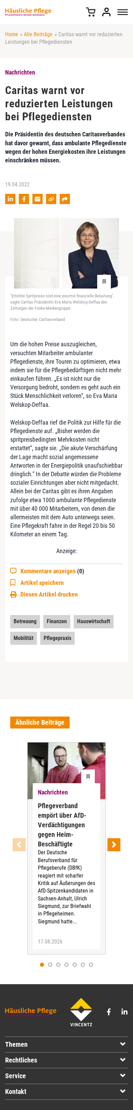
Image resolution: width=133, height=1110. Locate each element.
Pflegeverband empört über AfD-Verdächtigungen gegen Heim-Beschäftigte (62, 825)
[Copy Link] (51, 199)
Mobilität (23, 638)
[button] (50, 965)
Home (11, 34)
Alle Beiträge (38, 34)
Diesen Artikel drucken (49, 594)
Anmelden (106, 12)
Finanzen (57, 621)
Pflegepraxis (57, 638)
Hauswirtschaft (93, 621)
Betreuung (25, 621)
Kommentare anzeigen (52, 571)
